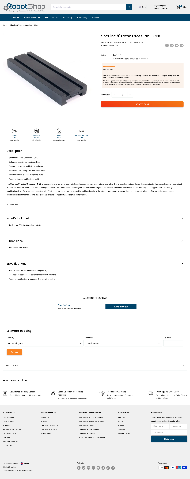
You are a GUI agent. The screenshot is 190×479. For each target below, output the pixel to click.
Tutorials (121, 429)
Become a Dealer (86, 425)
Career (44, 421)
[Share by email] (182, 45)
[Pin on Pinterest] (172, 45)
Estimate (14, 352)
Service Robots (30, 17)
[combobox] (88, 7)
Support (95, 17)
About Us (45, 417)
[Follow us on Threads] (113, 468)
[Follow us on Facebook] (79, 468)
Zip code (167, 338)
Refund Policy (12, 365)
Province (89, 338)
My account (160, 8)
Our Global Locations (10, 464)
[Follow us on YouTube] (98, 468)
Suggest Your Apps (87, 433)
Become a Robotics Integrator (92, 417)
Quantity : (105, 95)
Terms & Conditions (49, 425)
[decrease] (114, 94)
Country (10, 338)
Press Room (46, 433)
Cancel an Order (10, 433)
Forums (121, 417)
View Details (14, 140)
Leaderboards (124, 433)
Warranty (6, 437)
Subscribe (169, 439)
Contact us (7, 445)
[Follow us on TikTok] (103, 468)
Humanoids (50, 17)
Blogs (120, 421)
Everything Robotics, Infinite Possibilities (18, 470)
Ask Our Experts (58, 140)
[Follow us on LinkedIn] (108, 468)
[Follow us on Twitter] (83, 468)
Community (82, 17)
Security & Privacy (49, 429)
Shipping (6, 425)
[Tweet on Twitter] (177, 45)
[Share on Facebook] (167, 45)
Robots (121, 425)
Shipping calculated (130, 59)
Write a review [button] (121, 307)
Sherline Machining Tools (113, 42)
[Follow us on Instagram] (88, 468)
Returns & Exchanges (12, 429)
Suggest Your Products (89, 429)
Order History (8, 421)
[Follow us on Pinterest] (93, 468)
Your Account (8, 417)
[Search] (129, 7)
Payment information (11, 441)
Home (5, 25)
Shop (13, 17)
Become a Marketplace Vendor (92, 421)
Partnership (67, 17)
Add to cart (142, 104)
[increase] (130, 94)
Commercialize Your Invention (92, 437)
